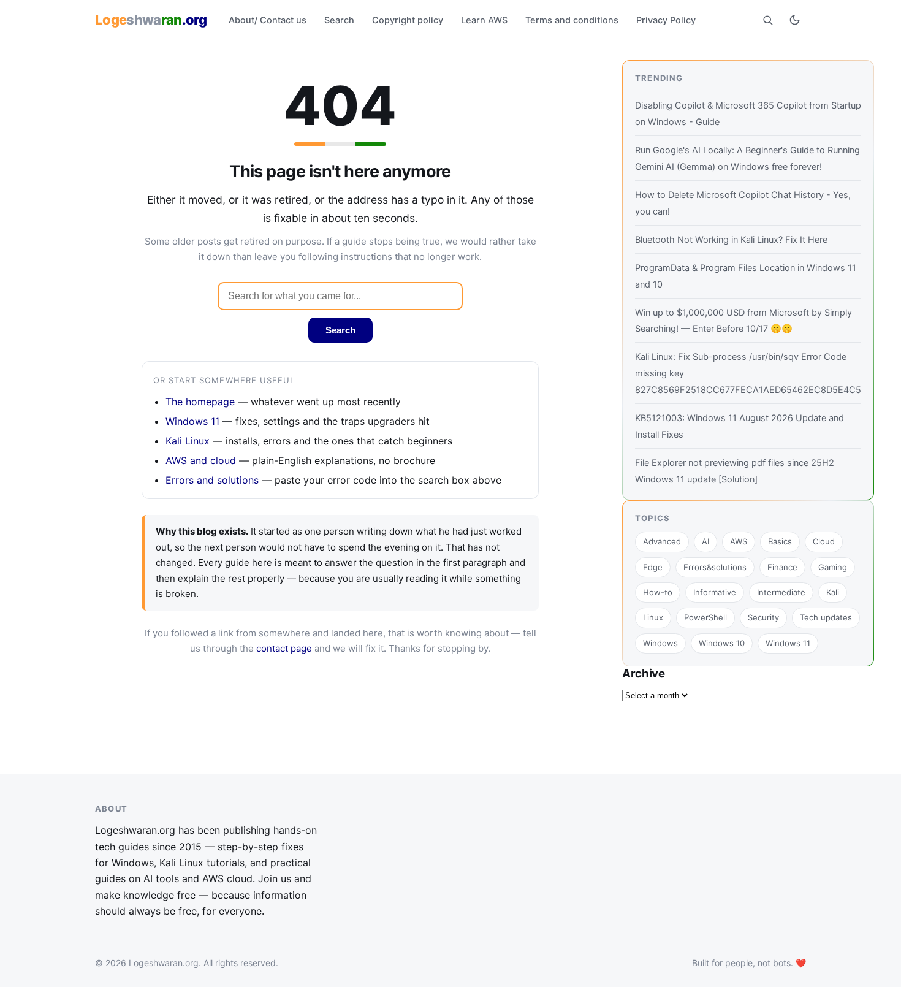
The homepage (200, 401)
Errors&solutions (715, 567)
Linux (653, 617)
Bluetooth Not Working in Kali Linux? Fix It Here (731, 239)
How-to (657, 592)
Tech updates (826, 617)
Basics (780, 541)
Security (763, 617)
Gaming (832, 567)
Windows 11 (192, 421)
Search (339, 20)
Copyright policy (407, 20)
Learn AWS (484, 20)
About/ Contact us (267, 20)
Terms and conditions (571, 20)
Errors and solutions (212, 480)
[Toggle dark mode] (794, 19)
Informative (714, 592)
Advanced (662, 541)
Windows (660, 643)
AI (705, 541)
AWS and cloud (200, 460)
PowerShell (705, 617)
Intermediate (781, 592)
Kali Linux (187, 441)
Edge (653, 567)
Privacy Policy (666, 20)
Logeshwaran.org (164, 963)
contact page (284, 648)
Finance (782, 567)
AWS (738, 541)
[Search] (767, 19)
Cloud (824, 541)
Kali (832, 592)
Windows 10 (722, 643)
